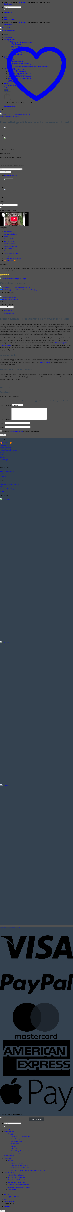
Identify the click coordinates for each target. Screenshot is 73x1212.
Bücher (6, 236)
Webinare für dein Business (19, 1165)
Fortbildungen (4, 460)
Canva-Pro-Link (45, 362)
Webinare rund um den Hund (20, 1168)
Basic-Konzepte (5, 445)
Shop (5, 1199)
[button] (6, 34)
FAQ (1, 486)
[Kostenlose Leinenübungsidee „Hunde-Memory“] (8, 146)
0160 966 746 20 (22, 2)
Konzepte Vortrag (9, 251)
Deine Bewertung (6, 405)
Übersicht (10, 1134)
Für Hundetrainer (9, 1131)
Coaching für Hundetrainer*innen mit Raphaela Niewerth (28, 1170)
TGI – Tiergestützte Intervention (21, 1151)
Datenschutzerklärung (16, 431)
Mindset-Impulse (13, 1192)
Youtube (6, 785)
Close (2, 1211)
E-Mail (2, 427)
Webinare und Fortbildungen (12, 258)
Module (13, 1146)
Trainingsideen (12, 1189)
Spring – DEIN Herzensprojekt (20, 1136)
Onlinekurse (3, 455)
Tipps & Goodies (9, 1172)
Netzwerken (3, 476)
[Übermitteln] (4, 9)
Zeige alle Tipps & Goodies (16, 1175)
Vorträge (2, 457)
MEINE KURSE (9, 19)
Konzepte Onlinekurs (10, 246)
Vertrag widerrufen (36, 1119)
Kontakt (2, 491)
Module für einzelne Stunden (8, 450)
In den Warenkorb (5, 172)
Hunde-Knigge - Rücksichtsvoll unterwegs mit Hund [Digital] (20, 290)
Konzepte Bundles (9, 241)
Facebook (7, 642)
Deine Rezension (5, 419)
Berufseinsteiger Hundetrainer (17, 1182)
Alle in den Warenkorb (7, 307)
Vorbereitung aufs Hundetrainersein (18, 1180)
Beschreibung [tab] (8, 310)
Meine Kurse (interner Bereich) (9, 484)
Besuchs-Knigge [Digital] (10, 299)
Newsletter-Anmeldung (7, 489)
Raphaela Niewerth (13, 1196)
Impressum (3, 928)
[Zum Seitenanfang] (1, 1117)
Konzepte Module (9, 244)
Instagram (7, 499)
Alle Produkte (8, 231)
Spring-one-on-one (17, 1163)
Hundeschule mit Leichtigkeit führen (19, 1187)
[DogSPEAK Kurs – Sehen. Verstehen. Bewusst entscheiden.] (8, 135)
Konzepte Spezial (9, 248)
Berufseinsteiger (8, 1155)
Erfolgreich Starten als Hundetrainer (18, 1184)
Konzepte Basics (9, 239)
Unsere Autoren (16, 1153)
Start (1, 116)
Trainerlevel (7, 1129)
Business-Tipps (4, 474)
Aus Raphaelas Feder (10, 234)
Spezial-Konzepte (5, 447)
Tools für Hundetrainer (7, 471)
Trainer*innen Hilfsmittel (11, 116)
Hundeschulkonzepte (10, 175)
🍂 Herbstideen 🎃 (10, 260)
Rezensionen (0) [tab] (9, 313)
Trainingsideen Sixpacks (11, 256)
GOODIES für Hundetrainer (16, 1177)
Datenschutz (11, 928)
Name (2, 423)
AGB (18, 928)
